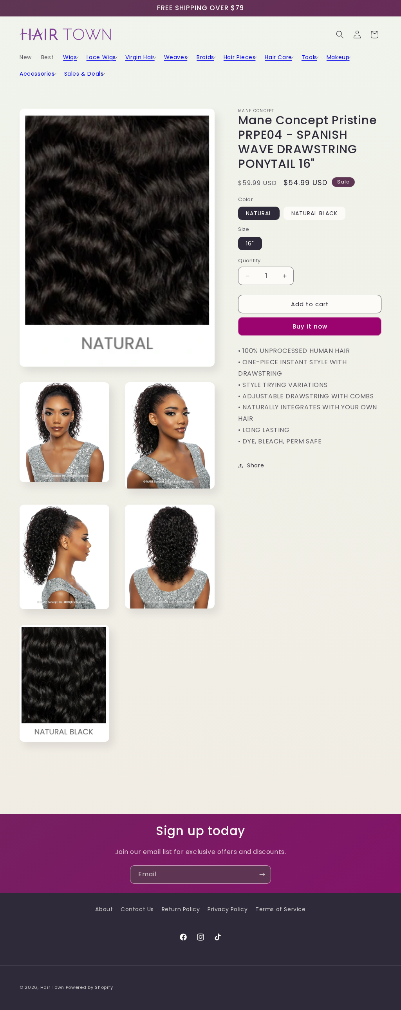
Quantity (249, 260)
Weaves (176, 57)
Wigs (70, 57)
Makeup (338, 57)
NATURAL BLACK (314, 213)
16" (250, 243)
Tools (309, 57)
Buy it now (310, 326)
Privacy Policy (227, 909)
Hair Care (278, 57)
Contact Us (137, 909)
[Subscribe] (262, 874)
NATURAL (259, 213)
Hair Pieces (240, 57)
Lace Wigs (101, 57)
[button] (69, 57)
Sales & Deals (84, 73)
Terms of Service (280, 909)
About (104, 909)
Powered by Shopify (89, 987)
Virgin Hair (140, 57)
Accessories (37, 73)
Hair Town (52, 987)
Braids (205, 57)
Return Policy (181, 909)
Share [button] (255, 465)
